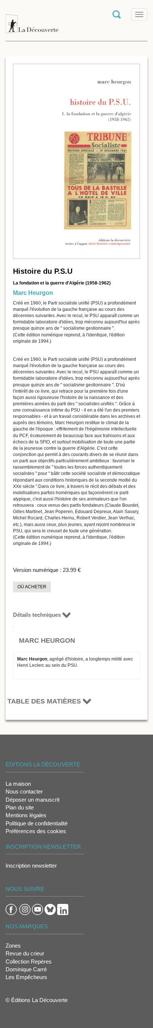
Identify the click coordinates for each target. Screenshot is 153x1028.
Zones (13, 945)
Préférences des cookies (36, 831)
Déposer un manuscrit (32, 799)
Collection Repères (29, 961)
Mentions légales (26, 815)
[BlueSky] (50, 909)
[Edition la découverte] (32, 20)
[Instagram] (24, 909)
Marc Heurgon (33, 293)
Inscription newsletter (31, 865)
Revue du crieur (25, 953)
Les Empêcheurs (26, 977)
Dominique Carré (26, 969)
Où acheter (31, 586)
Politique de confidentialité (37, 823)
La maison (18, 784)
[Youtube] (37, 909)
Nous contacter (24, 791)
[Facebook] (11, 909)
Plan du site (20, 807)
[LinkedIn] (62, 909)
